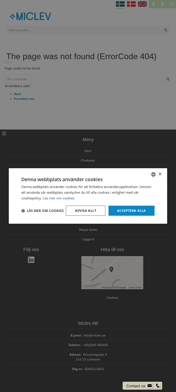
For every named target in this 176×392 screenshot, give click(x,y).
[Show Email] (150, 386)
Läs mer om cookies (58, 198)
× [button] (160, 174)
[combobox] (153, 174)
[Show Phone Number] (158, 386)
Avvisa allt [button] (85, 210)
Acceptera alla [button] (131, 210)
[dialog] (88, 196)
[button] (42, 210)
